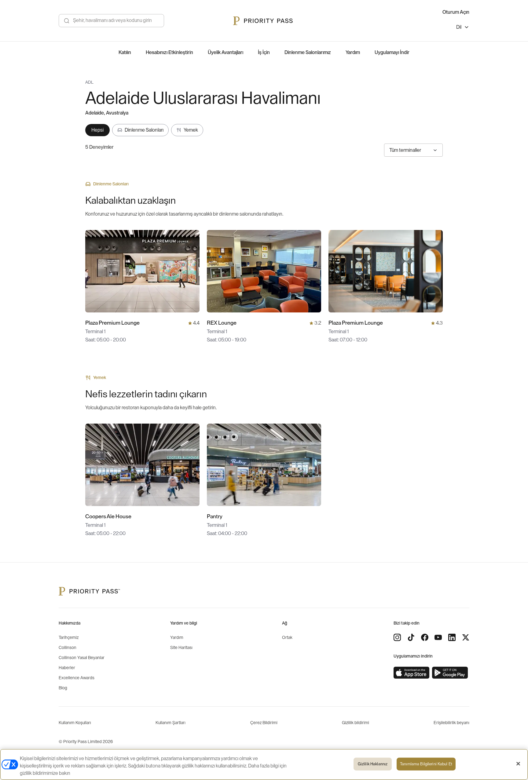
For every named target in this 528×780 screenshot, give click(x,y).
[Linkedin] (452, 637)
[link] (412, 673)
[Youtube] (438, 637)
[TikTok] (411, 637)
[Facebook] (424, 637)
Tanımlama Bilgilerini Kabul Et (426, 764)
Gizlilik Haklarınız (372, 764)
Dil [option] (458, 27)
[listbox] (462, 27)
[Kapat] (518, 764)
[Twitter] (465, 637)
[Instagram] (397, 637)
